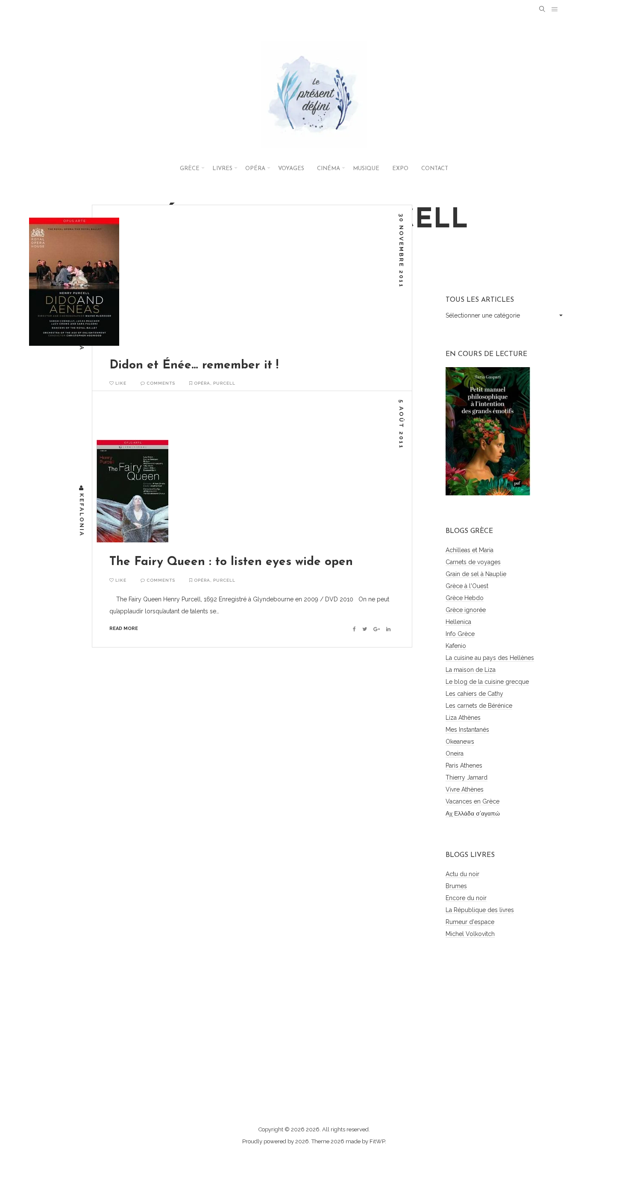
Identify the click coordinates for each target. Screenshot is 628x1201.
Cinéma (328, 168)
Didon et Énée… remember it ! (194, 365)
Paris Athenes (464, 765)
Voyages (291, 168)
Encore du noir (466, 898)
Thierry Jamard (466, 777)
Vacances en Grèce (472, 801)
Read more (123, 628)
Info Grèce (460, 633)
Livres (222, 168)
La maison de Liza (471, 669)
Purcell (224, 383)
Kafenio (456, 645)
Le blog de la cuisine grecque (487, 681)
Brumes (456, 886)
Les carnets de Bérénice (479, 705)
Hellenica (458, 621)
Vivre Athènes (465, 789)
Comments (160, 383)
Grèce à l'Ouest (467, 586)
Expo (400, 168)
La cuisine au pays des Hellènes (490, 657)
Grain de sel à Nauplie (476, 574)
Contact (434, 168)
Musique (366, 168)
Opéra (255, 168)
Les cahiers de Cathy (474, 693)
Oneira (455, 753)
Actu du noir (462, 874)
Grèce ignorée (466, 609)
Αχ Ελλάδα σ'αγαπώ (473, 813)
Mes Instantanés (467, 729)
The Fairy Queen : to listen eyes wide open (231, 562)
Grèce (190, 168)
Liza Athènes (463, 717)
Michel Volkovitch (470, 933)
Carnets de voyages (473, 562)
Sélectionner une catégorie (483, 315)
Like (120, 383)
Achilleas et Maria (469, 550)
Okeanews (460, 741)
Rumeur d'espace (470, 921)
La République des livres (480, 910)
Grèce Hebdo (465, 598)
